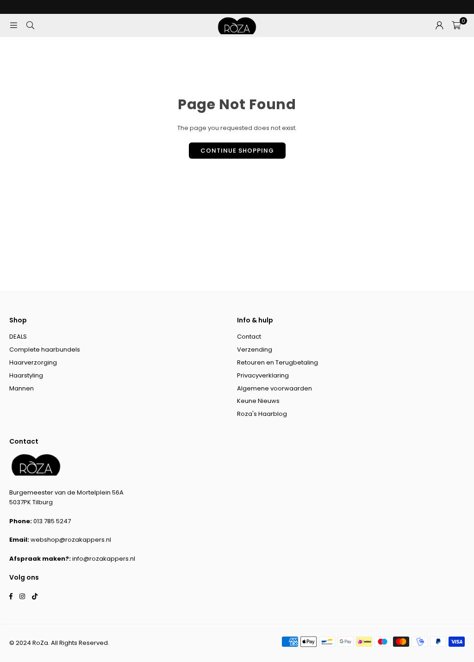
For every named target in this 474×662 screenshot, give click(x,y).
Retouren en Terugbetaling (277, 362)
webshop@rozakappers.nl (71, 539)
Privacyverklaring (263, 375)
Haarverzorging (33, 362)
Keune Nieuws (258, 400)
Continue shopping (237, 150)
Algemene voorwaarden (274, 388)
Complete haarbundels (44, 349)
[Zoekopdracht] (30, 25)
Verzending (254, 349)
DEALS (18, 336)
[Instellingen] (439, 25)
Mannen (21, 388)
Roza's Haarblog (262, 413)
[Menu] (13, 25)
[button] (456, 25)
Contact (249, 336)
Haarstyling (26, 375)
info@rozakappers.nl (103, 558)
